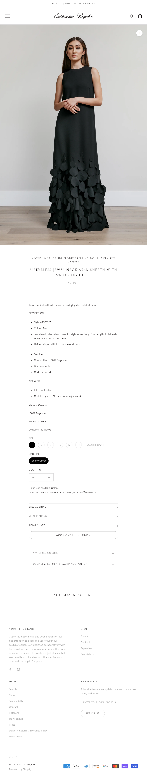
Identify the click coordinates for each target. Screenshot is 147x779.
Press (12, 724)
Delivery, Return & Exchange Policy (60, 564)
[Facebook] (10, 669)
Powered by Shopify (20, 769)
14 (78, 444)
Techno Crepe (39, 460)
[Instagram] (18, 669)
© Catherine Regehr (22, 765)
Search (13, 689)
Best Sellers (87, 654)
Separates (86, 648)
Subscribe (93, 713)
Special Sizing (94, 444)
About (12, 695)
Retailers (14, 712)
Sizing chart (15, 736)
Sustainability (16, 701)
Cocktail (85, 642)
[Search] (132, 16)
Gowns (84, 636)
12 (69, 444)
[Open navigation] (7, 16)
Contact (13, 706)
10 (60, 444)
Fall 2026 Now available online (73, 4)
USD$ (12, 757)
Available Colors (45, 553)
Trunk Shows (16, 718)
